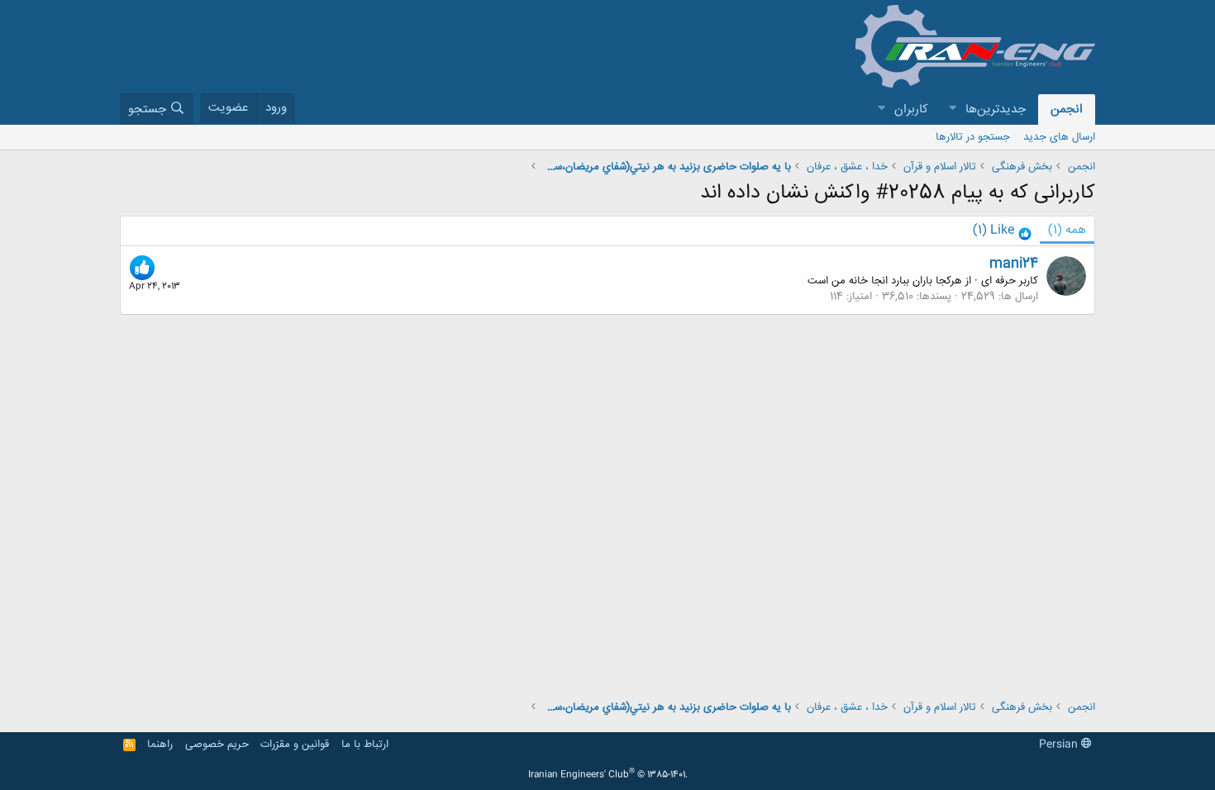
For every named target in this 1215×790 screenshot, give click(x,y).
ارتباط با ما (364, 744)
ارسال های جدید (1059, 137)
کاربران (911, 109)
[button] (952, 109)
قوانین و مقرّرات (294, 744)
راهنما (160, 744)
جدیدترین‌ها (995, 109)
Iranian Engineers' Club (608, 775)
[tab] (1002, 231)
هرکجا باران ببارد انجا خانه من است (885, 281)
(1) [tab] (1067, 230)
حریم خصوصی (217, 744)
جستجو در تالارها (973, 137)
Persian (1060, 744)
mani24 (1013, 263)
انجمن (1067, 109)
